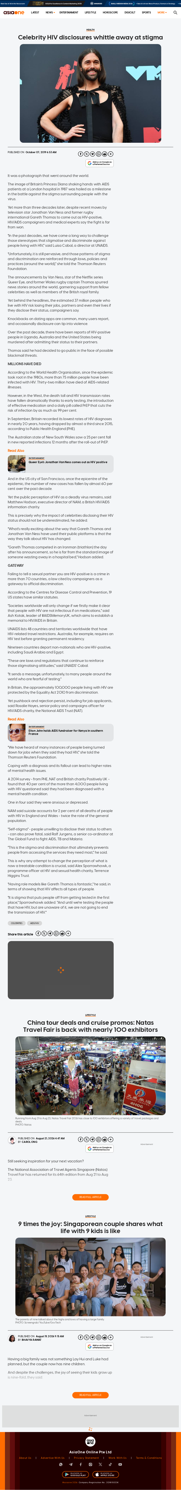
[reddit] (105, 154)
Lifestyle (90, 12)
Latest (35, 12)
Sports (146, 12)
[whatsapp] (99, 154)
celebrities (16, 923)
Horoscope (110, 12)
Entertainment (69, 12)
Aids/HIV (34, 923)
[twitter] (87, 154)
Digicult (130, 12)
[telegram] (93, 154)
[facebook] (81, 154)
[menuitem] (35, 13)
